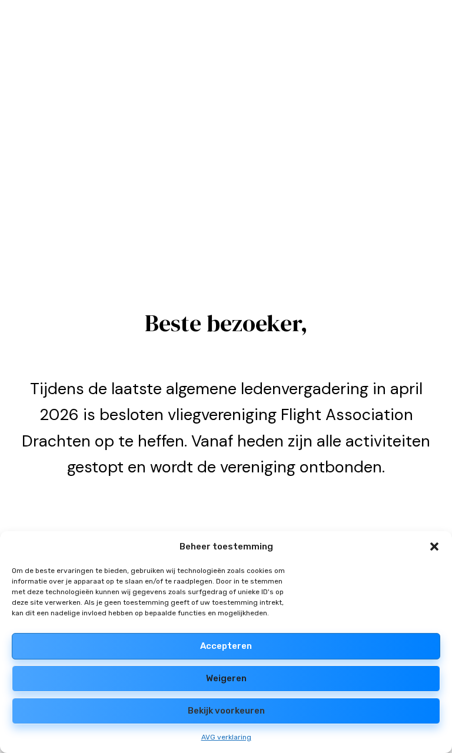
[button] (434, 546)
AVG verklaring (226, 737)
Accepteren (226, 646)
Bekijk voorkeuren (226, 710)
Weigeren (226, 678)
